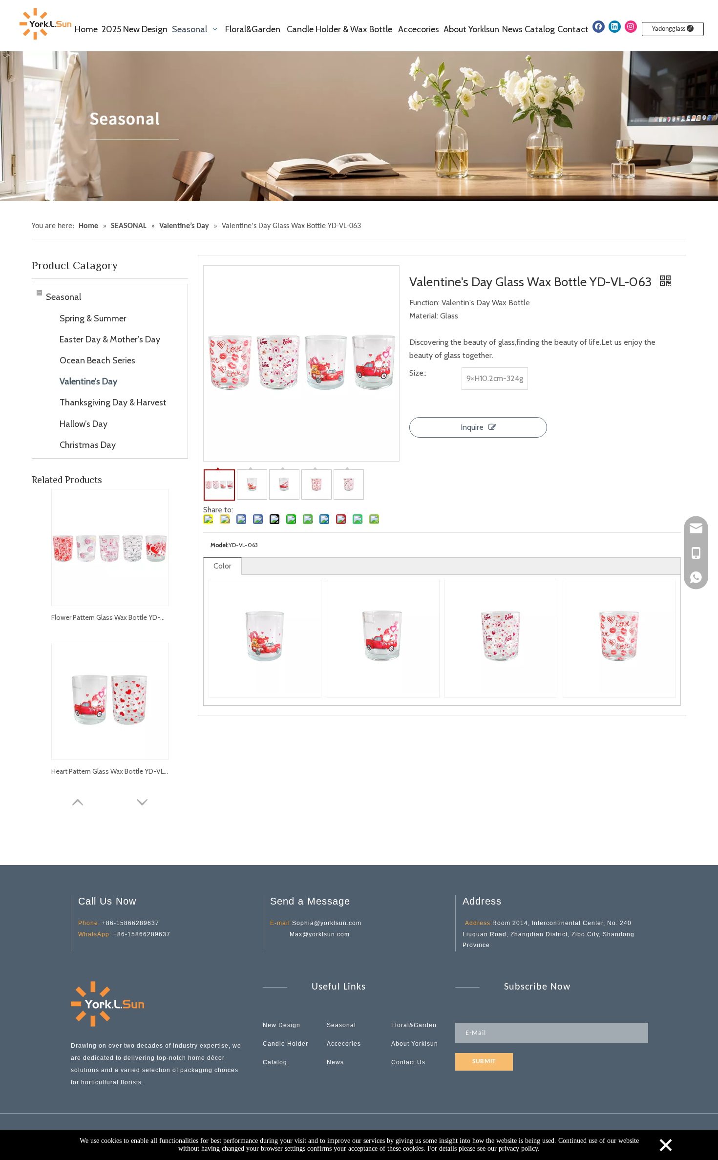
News (335, 1062)
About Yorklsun (414, 1043)
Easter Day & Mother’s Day (110, 339)
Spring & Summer (93, 318)
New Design (281, 1025)
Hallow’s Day (83, 424)
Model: (220, 544)
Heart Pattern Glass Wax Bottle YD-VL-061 (110, 771)
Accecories (344, 1043)
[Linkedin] (615, 26)
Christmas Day (88, 445)
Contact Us (408, 1062)
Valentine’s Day (88, 381)
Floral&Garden (414, 1025)
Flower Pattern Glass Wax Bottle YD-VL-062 (110, 617)
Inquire (472, 427)
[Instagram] (631, 26)
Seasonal (63, 297)
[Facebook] (598, 26)
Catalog (275, 1062)
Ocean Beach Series (97, 360)
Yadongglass (669, 29)
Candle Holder (285, 1043)
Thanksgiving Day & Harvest (113, 402)
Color (222, 565)
